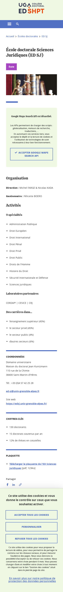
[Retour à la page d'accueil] (31, 8)
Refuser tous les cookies (31, 538)
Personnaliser (31, 526)
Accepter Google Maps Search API (33, 154)
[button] (17, 24)
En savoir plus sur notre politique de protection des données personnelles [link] (32, 580)
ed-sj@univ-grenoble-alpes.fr (22, 391)
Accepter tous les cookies (31, 514)
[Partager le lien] (20, 484)
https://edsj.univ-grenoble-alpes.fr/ (26, 403)
